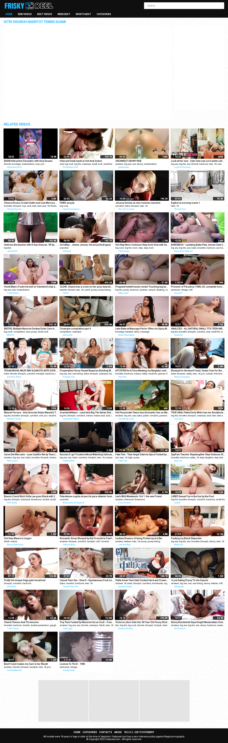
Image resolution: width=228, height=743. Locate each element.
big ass (127, 164)
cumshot (119, 206)
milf (191, 290)
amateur (119, 164)
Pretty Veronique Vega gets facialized (24, 580)
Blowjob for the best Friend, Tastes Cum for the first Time (198, 370)
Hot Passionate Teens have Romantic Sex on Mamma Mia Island (142, 412)
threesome (55, 206)
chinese (119, 583)
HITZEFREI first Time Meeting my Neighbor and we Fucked (142, 370)
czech (87, 290)
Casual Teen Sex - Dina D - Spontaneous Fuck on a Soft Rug (87, 580)
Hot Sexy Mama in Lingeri (18, 538)
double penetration (40, 625)
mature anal (99, 415)
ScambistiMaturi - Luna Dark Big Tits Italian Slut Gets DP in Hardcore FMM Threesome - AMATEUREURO (87, 412)
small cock (97, 164)
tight (130, 457)
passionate (164, 415)
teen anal (41, 206)
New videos (25, 14)
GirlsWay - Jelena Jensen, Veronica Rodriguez (85, 244)
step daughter (206, 457)
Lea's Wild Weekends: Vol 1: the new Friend (138, 496)
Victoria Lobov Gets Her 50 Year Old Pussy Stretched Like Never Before (142, 622)
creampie (86, 164)
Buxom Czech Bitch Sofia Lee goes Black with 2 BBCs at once (31, 496)
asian (129, 583)
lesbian (127, 541)
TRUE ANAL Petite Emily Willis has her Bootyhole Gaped (198, 412)
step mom (149, 248)
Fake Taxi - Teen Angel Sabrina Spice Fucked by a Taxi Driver (142, 454)
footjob (158, 625)
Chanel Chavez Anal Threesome (21, 622)
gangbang (55, 625)
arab (223, 331)
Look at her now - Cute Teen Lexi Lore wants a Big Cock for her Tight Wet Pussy (198, 161)
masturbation (28, 164)
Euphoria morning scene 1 (185, 203)
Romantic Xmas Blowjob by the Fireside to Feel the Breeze (87, 538)
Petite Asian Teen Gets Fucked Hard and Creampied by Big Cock (142, 580)
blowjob (17, 206)
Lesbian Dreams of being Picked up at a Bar (138, 538)
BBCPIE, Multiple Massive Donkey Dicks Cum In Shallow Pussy (31, 328)
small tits (107, 164)
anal (62, 164)
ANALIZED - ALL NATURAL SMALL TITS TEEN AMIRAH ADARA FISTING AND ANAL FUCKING (198, 328)
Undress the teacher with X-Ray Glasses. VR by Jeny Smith (31, 244)
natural (152, 290)
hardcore (203, 164)
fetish (7, 541)
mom (135, 248)
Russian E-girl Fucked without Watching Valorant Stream (87, 454)
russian (209, 373)
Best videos (44, 14)
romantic (154, 415)
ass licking (77, 373)
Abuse (118, 732)
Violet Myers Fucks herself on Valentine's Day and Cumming (31, 286)
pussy (94, 290)
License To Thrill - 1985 (72, 664)
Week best (64, 14)
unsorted (64, 248)
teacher (7, 248)
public (146, 415)
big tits (77, 164)
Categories (104, 14)
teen (211, 164)
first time (218, 373)
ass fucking (221, 248)
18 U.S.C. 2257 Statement (139, 732)
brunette (8, 206)
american (134, 290)
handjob (129, 331)
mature (137, 373)
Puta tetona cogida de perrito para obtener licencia (87, 496)
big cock (69, 164)
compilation (19, 331)
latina (136, 331)
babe (127, 206)
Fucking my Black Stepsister (186, 538)
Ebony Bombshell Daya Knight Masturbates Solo (197, 622)
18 (215, 164)
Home (9, 14)
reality (144, 373)
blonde (7, 164)
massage (144, 331)
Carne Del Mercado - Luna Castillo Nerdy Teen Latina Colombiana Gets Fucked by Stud (31, 454)
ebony (140, 164)
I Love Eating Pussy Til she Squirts (189, 580)
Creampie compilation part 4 (75, 328)
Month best (83, 14)
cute (219, 164)
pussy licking (104, 290)
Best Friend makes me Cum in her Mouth (26, 664)
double (45, 499)
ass (134, 164)
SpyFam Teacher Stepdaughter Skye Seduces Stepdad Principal (198, 454)
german (161, 373)
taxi (117, 457)
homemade (157, 583)
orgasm (167, 583)
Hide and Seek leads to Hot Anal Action (81, 161)
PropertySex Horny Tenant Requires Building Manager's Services (87, 370)
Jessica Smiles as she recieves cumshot (137, 203)
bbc (117, 625)
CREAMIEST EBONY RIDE (128, 161)
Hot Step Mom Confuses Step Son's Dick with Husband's (142, 244)
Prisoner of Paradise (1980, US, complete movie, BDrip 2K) (198, 286)
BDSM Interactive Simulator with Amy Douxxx (28, 161)
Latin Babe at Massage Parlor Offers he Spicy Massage (142, 328)
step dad (218, 457)
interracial (25, 499)
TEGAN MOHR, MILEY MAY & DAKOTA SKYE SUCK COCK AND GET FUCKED (31, 370)
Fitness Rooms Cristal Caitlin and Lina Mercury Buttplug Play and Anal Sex (31, 203)
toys (38, 164)
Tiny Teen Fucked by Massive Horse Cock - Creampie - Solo (87, 622)
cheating (160, 290)
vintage (184, 290)
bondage (16, 164)
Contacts (105, 732)
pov (42, 164)
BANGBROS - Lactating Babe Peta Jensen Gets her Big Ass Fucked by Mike (198, 244)
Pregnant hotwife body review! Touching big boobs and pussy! (142, 286)
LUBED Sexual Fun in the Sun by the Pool (192, 496)
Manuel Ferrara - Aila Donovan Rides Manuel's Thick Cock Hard (31, 412)
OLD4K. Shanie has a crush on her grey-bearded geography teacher (87, 286)
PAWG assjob (67, 203)
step (141, 248)
